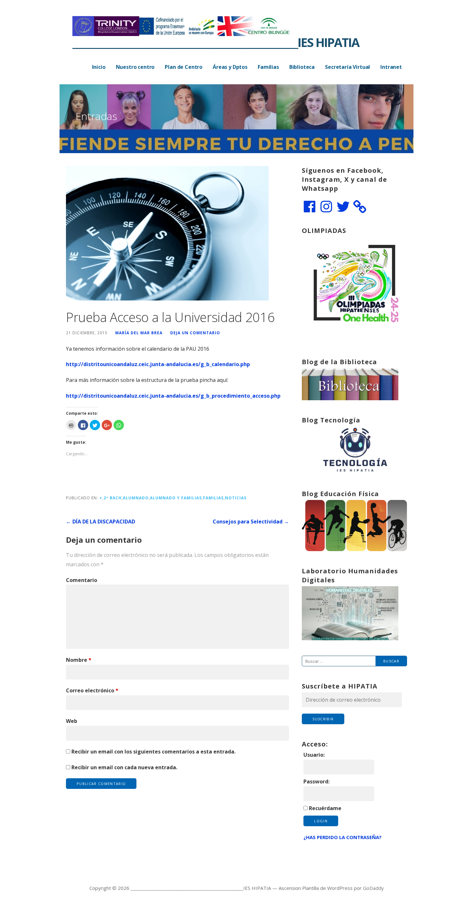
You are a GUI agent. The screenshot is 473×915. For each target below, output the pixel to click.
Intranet (391, 66)
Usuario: (314, 754)
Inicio (99, 66)
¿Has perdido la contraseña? (342, 837)
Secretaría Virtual (347, 66)
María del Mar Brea (138, 332)
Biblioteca (302, 66)
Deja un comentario (195, 332)
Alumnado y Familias (176, 497)
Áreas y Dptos (230, 66)
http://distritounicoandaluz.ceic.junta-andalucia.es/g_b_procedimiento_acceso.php (173, 395)
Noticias (235, 497)
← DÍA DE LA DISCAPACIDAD (100, 521)
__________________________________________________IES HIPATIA (215, 42)
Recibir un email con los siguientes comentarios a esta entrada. (153, 751)
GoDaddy (373, 888)
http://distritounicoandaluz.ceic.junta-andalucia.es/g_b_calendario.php (158, 364)
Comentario (81, 580)
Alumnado (136, 497)
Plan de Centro (183, 66)
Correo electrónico (92, 690)
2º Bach (113, 497)
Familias (268, 66)
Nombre (78, 659)
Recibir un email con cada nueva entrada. (124, 767)
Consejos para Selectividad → (251, 521)
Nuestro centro (135, 66)
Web (71, 721)
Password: (316, 781)
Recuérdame (325, 808)
